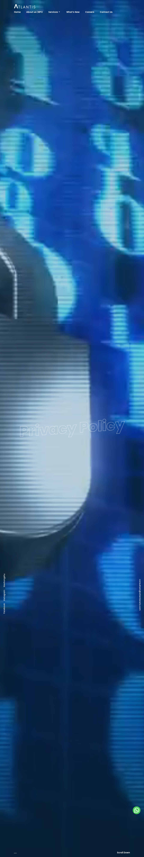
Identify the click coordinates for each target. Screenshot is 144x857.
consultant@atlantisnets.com (140, 428)
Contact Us (106, 12)
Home (17, 12)
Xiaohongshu (4, 414)
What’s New (73, 12)
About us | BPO (34, 12)
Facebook (4, 442)
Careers (89, 12)
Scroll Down (123, 852)
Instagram (4, 429)
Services (53, 12)
